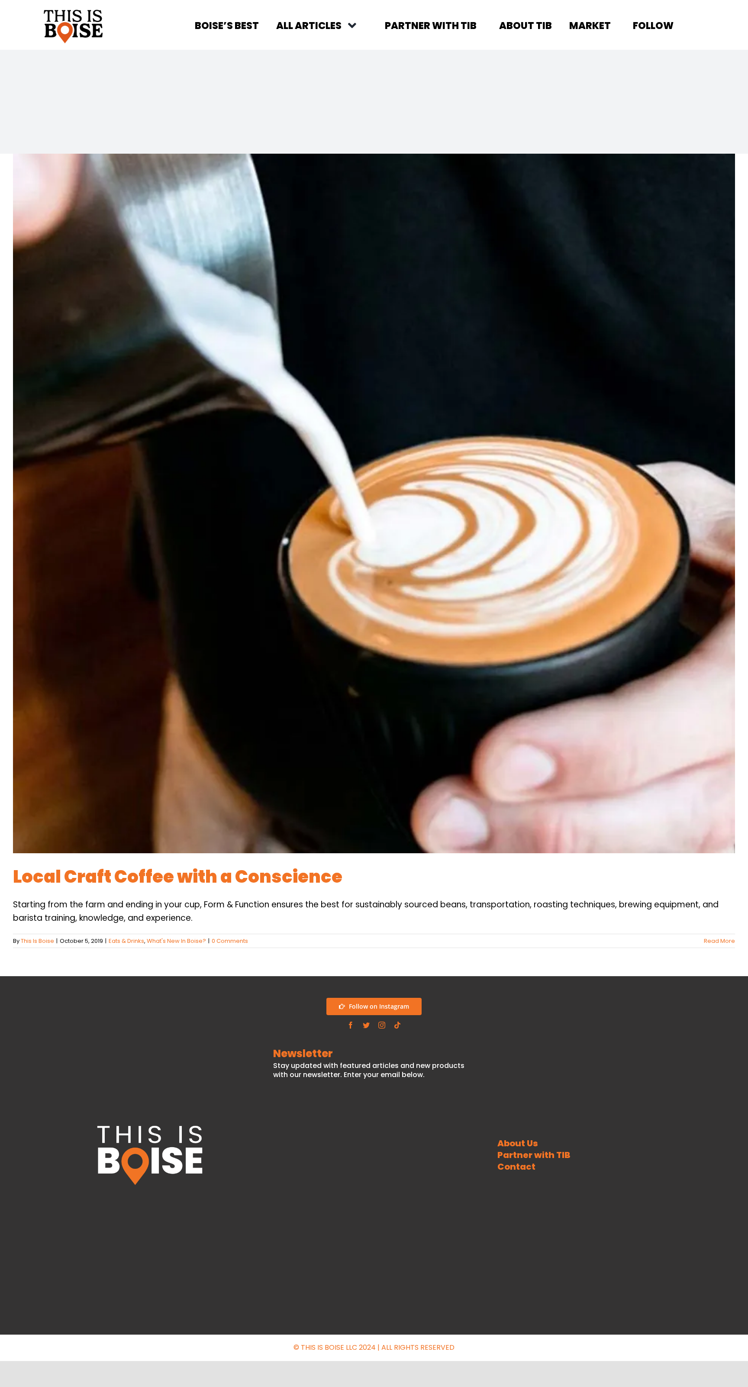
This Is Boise (37, 941)
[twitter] (366, 1025)
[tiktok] (397, 1025)
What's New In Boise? (176, 941)
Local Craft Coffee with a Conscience (177, 876)
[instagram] (381, 1025)
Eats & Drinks (126, 941)
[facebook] (350, 1025)
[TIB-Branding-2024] (73, 10)
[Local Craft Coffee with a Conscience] (374, 503)
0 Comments (230, 941)
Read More (719, 941)
